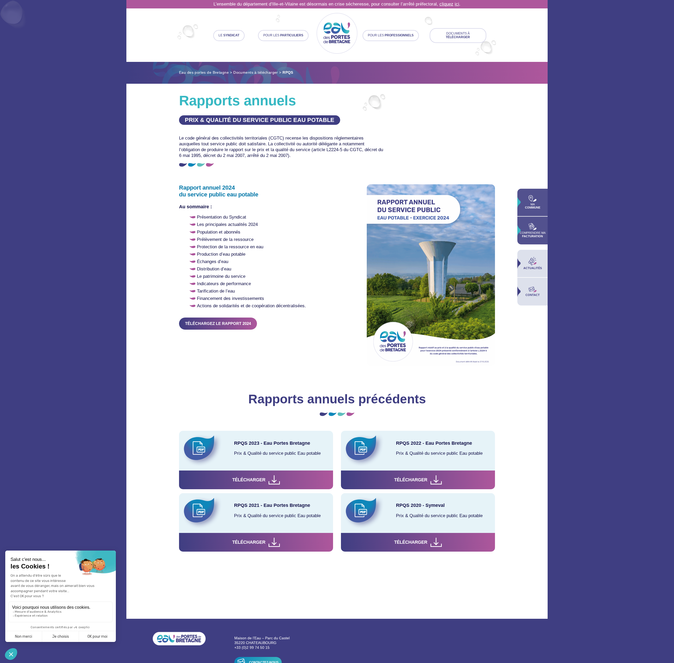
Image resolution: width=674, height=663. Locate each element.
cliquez (446, 4)
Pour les (283, 35)
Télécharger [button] (248, 479)
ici (457, 4)
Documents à (458, 35)
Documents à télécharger (255, 72)
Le (229, 35)
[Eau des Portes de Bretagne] (337, 34)
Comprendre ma (533, 234)
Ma (532, 206)
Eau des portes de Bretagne (204, 72)
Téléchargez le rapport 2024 (218, 323)
